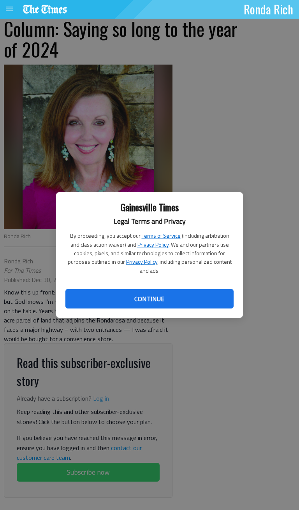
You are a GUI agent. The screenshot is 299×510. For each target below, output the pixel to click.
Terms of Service (161, 235)
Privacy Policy (153, 244)
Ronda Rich (268, 9)
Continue (149, 298)
